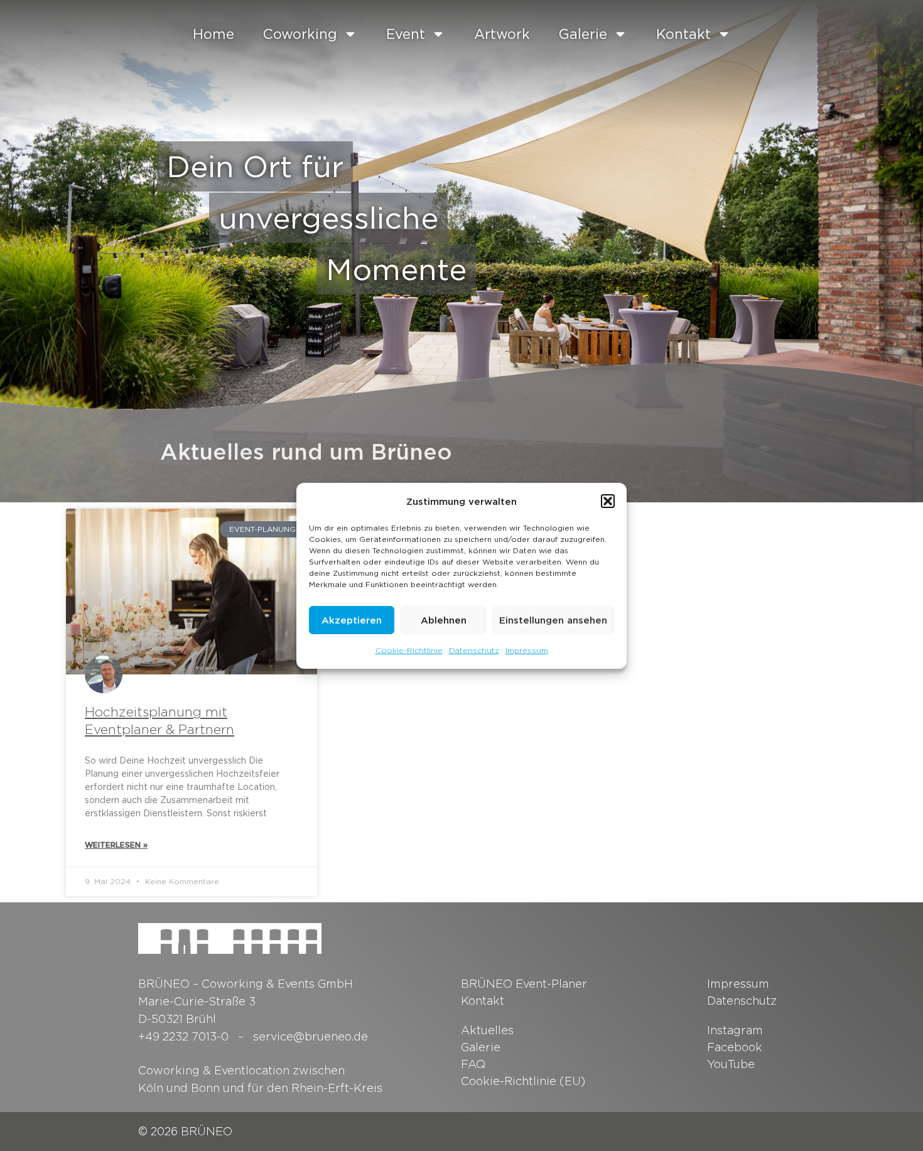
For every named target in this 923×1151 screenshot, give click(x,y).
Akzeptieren (351, 620)
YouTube (731, 1064)
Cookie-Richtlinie (409, 650)
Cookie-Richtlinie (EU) (523, 1081)
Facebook (734, 1047)
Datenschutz (474, 650)
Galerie (583, 33)
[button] (608, 501)
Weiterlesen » (116, 845)
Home (213, 33)
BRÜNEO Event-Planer (524, 984)
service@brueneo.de (310, 1036)
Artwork (502, 33)
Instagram (735, 1030)
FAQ (473, 1064)
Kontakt (683, 33)
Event (405, 33)
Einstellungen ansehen (553, 620)
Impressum (526, 650)
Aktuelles (487, 1030)
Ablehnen (444, 620)
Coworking (300, 33)
